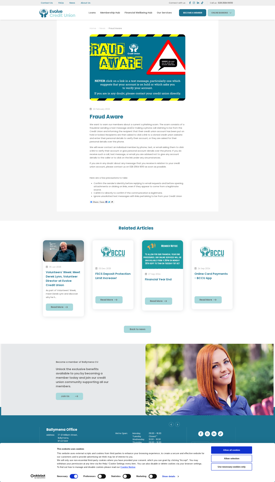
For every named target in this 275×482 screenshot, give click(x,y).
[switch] (102, 476)
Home (93, 28)
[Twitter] (194, 3)
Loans (92, 12)
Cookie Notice (127, 467)
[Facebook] (190, 3)
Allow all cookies (231, 450)
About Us (85, 2)
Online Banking (219, 12)
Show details (168, 476)
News (72, 2)
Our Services (164, 12)
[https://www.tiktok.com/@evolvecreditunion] (202, 3)
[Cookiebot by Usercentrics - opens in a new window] (38, 476)
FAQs (61, 2)
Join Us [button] (65, 396)
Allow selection (231, 458)
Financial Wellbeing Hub (138, 12)
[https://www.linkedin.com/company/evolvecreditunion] (198, 3)
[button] (171, 424)
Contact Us (47, 2)
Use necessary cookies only (231, 467)
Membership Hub (110, 12)
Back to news (137, 329)
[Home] (57, 12)
